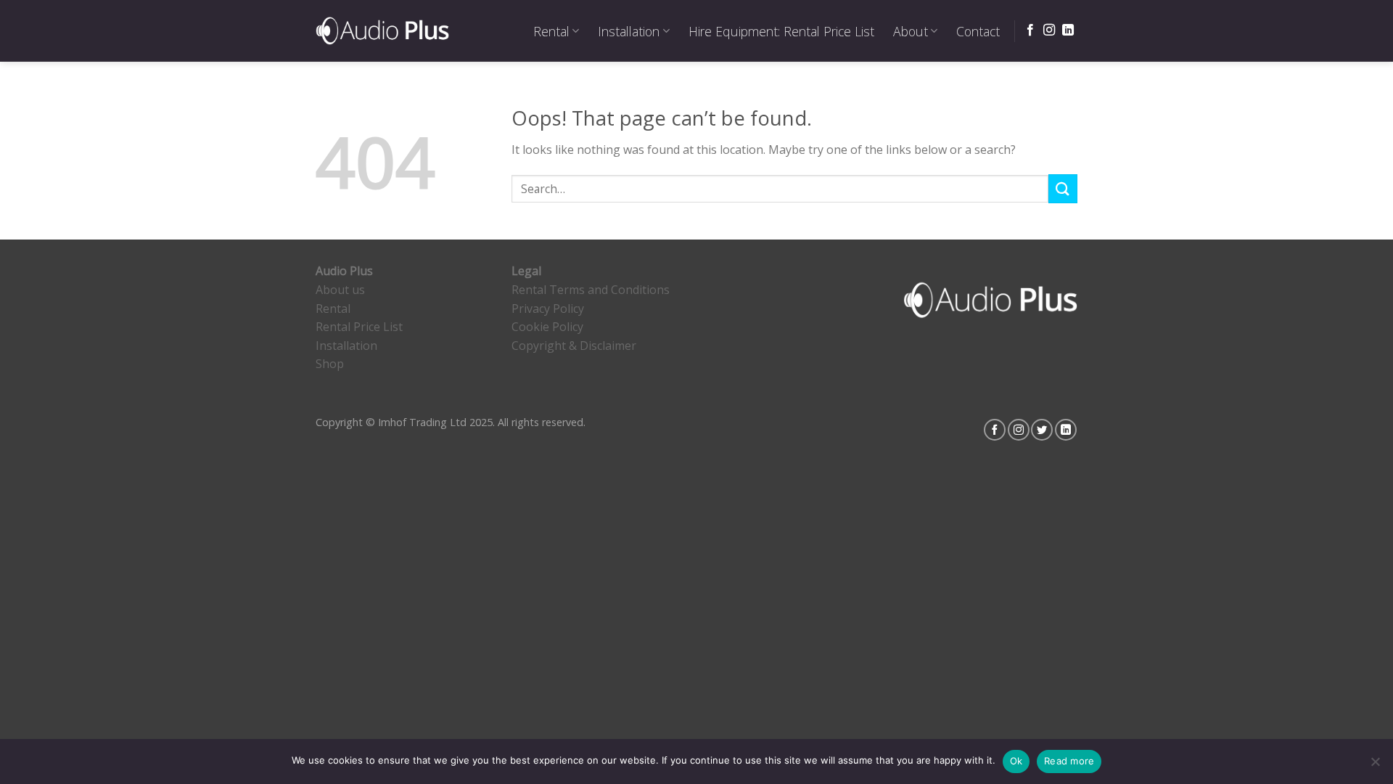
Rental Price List (359, 327)
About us (340, 290)
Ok (1016, 761)
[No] (1375, 765)
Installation (628, 31)
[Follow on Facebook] (1030, 30)
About (910, 31)
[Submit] (1062, 188)
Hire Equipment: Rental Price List (781, 31)
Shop (330, 364)
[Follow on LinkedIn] (1068, 30)
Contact (978, 31)
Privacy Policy (547, 309)
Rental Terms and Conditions (590, 290)
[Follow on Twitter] (1042, 430)
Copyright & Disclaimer (573, 346)
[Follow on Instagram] (1049, 30)
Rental (551, 31)
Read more (1069, 761)
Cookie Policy (547, 327)
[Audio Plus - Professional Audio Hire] (382, 30)
